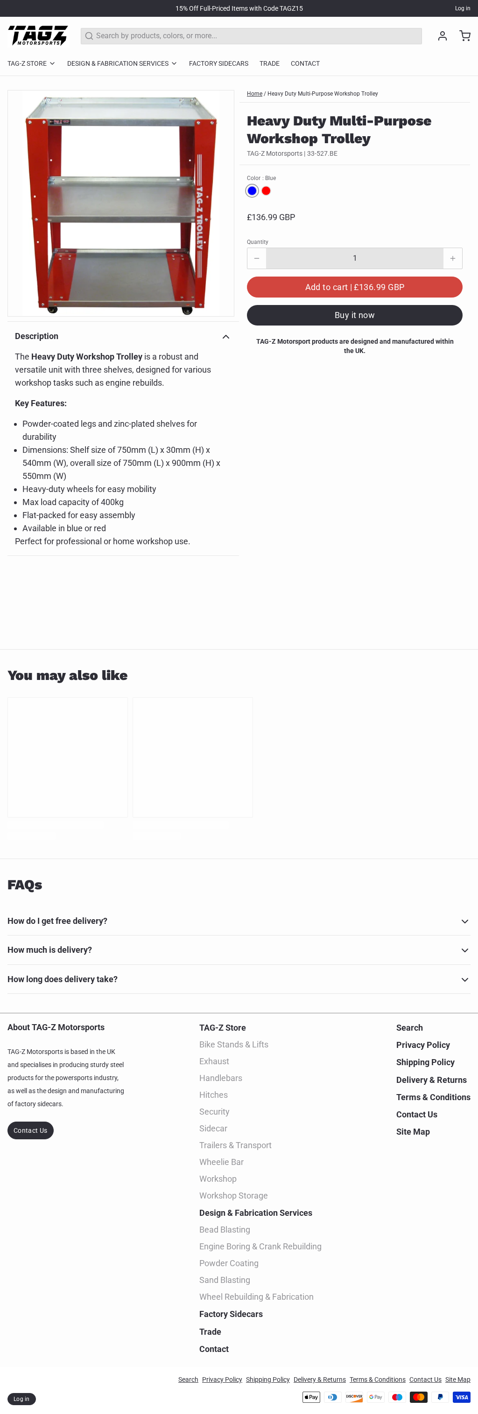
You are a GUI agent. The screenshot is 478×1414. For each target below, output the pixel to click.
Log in (463, 8)
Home (254, 93)
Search (409, 1028)
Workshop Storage (233, 1195)
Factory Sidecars (218, 63)
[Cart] (461, 36)
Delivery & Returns (431, 1080)
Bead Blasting (224, 1229)
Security (214, 1111)
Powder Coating (229, 1263)
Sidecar (213, 1128)
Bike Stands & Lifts (233, 1044)
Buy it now (355, 315)
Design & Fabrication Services (118, 63)
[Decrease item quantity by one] (256, 258)
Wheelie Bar (221, 1162)
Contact (305, 63)
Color (261, 178)
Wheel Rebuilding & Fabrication (256, 1297)
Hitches (213, 1095)
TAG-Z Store (27, 63)
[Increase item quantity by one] (452, 258)
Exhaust (214, 1061)
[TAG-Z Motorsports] (38, 36)
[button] (355, 287)
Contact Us (31, 1130)
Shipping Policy (425, 1062)
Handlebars (220, 1078)
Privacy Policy (423, 1045)
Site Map (413, 1132)
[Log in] (438, 36)
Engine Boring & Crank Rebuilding (260, 1246)
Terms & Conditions (433, 1097)
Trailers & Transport (235, 1145)
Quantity (257, 242)
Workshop (218, 1179)
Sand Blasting (224, 1280)
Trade (270, 63)
